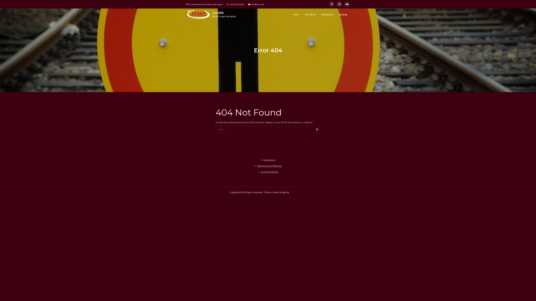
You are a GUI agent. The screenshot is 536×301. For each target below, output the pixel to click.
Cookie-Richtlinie (269, 171)
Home (296, 14)
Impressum (269, 160)
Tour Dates (310, 14)
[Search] (317, 130)
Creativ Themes (298, 192)
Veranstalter (327, 14)
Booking (343, 14)
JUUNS (218, 13)
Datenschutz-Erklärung (269, 166)
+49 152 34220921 (236, 4)
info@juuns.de (257, 4)
